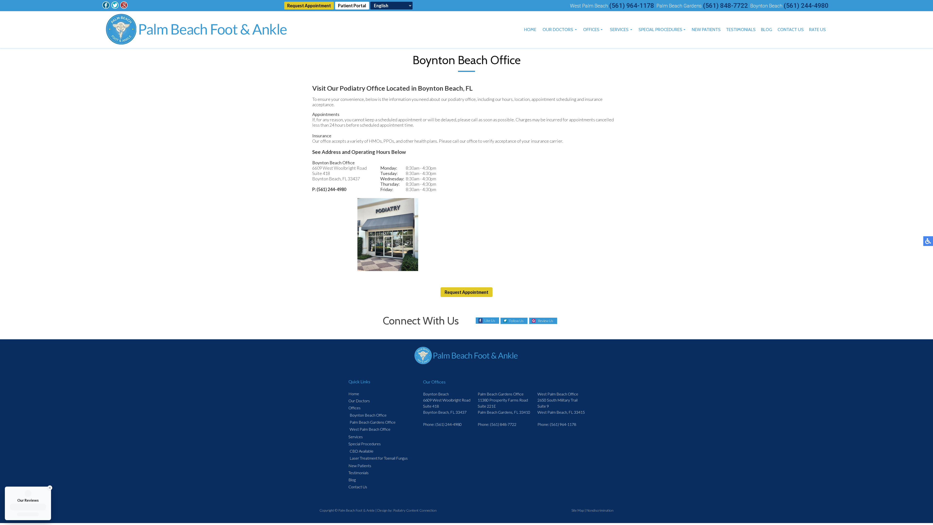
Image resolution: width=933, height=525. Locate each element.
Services (619, 29)
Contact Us (791, 29)
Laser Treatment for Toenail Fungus (379, 458)
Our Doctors (558, 29)
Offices (591, 29)
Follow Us (516, 321)
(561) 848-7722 (725, 5)
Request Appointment (309, 5)
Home (530, 29)
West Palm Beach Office (370, 429)
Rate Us (817, 29)
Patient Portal (352, 5)
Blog (766, 29)
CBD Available (361, 451)
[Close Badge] (49, 487)
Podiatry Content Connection (415, 510)
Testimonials (741, 29)
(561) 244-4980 (806, 5)
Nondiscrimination (600, 510)
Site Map (577, 510)
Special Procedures (660, 29)
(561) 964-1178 (631, 5)
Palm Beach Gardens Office (373, 422)
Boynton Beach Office (368, 415)
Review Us (545, 321)
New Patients (706, 29)
